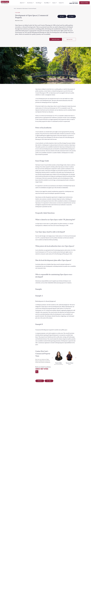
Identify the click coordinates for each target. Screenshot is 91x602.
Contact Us (61, 2)
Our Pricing (38, 2)
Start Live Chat (69, 39)
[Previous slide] (52, 358)
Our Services (30, 2)
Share (62, 16)
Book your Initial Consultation (43, 367)
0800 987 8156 (41, 369)
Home (15, 8)
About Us (22, 2)
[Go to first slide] (76, 358)
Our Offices (46, 2)
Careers (54, 2)
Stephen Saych (69, 363)
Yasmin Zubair (58, 363)
